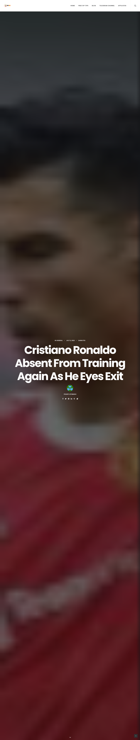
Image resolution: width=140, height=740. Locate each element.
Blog (94, 6)
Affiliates (122, 6)
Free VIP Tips (83, 6)
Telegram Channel (107, 6)
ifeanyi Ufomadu (70, 394)
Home (73, 6)
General (59, 340)
